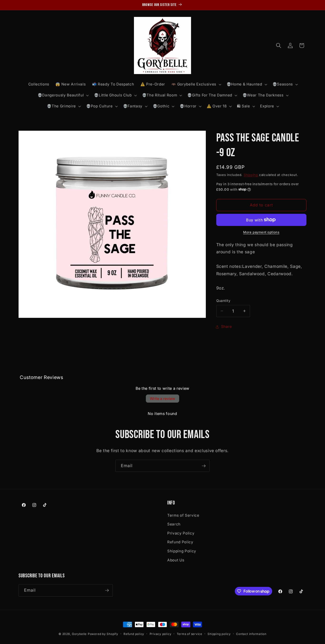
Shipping (251, 174)
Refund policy (133, 634)
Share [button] (226, 326)
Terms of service (189, 634)
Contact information (251, 634)
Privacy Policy (180, 533)
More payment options (261, 232)
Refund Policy (180, 542)
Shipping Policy (181, 551)
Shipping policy (219, 634)
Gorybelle (79, 634)
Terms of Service (183, 515)
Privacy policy (161, 634)
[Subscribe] (203, 466)
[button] (195, 84)
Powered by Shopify (103, 634)
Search (174, 524)
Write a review (162, 398)
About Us (175, 560)
